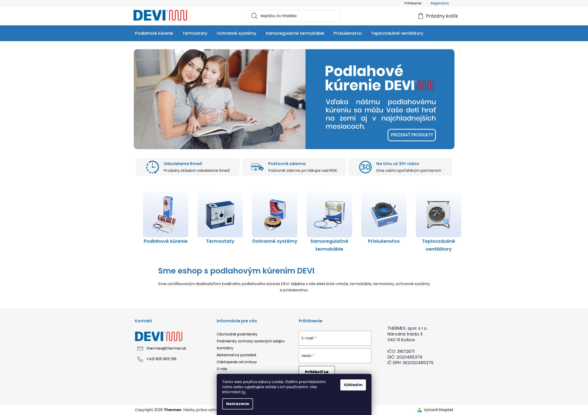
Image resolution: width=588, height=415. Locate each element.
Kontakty (225, 348)
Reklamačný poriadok (236, 355)
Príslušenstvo (384, 241)
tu (243, 392)
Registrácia (440, 3)
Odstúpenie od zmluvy (237, 362)
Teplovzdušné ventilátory (438, 245)
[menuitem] (154, 33)
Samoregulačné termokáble (329, 245)
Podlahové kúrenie (166, 241)
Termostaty (220, 241)
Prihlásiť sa (317, 372)
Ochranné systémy (274, 241)
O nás (222, 369)
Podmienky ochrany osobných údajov (251, 341)
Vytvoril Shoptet (438, 409)
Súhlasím (353, 384)
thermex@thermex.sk (166, 348)
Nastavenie (237, 403)
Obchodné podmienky (237, 334)
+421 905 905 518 (161, 359)
